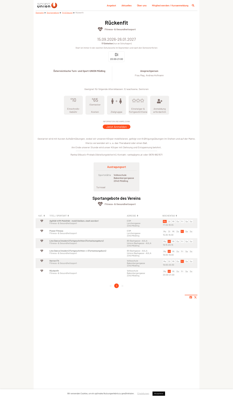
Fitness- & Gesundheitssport (120, 29)
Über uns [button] (142, 5)
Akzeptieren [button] (158, 393)
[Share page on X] (195, 297)
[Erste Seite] (110, 285)
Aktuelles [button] (126, 5)
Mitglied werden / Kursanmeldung (170, 5)
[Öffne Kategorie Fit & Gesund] (100, 29)
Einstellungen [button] (143, 393)
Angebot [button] (111, 5)
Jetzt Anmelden (116, 126)
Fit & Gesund (67, 12)
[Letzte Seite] (122, 285)
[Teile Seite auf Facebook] (191, 297)
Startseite (40, 12)
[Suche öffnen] (193, 5)
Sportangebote (53, 12)
